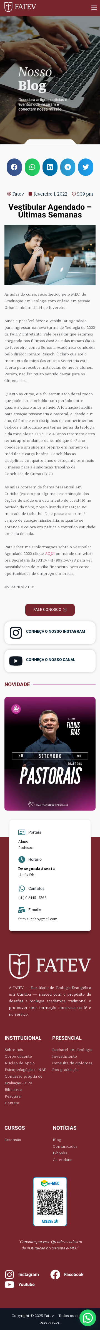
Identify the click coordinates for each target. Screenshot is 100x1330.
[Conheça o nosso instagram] (16, 633)
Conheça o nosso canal (50, 660)
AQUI (50, 553)
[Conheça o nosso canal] (16, 661)
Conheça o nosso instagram (55, 631)
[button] (94, 8)
